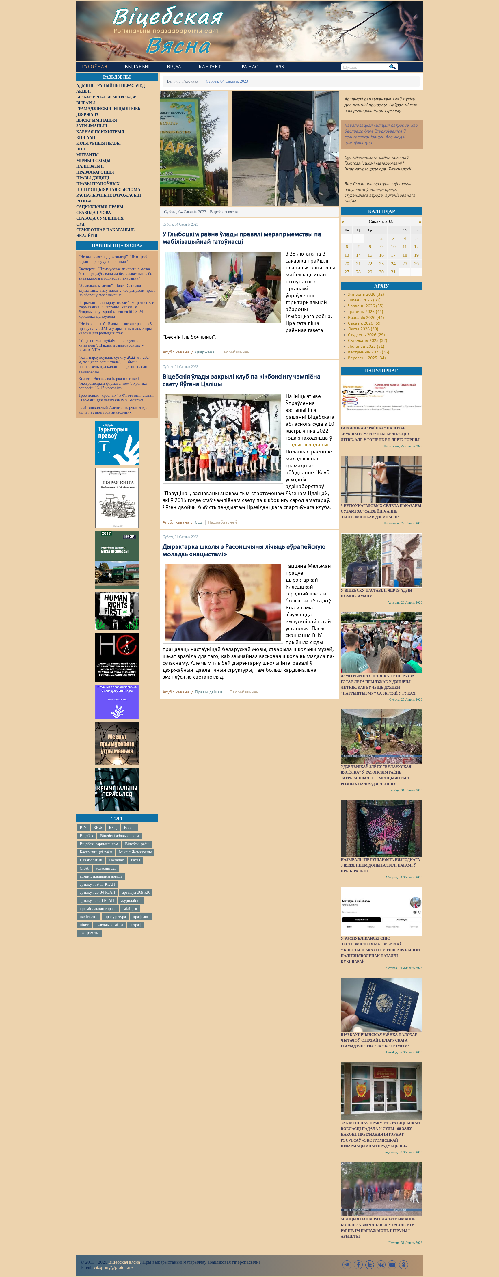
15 (370, 255)
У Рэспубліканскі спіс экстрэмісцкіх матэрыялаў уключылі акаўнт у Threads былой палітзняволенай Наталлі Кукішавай (380, 950)
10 (393, 246)
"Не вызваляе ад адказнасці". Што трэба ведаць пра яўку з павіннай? (113, 259)
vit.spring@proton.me (113, 1267)
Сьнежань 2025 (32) (367, 340)
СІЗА (84, 868)
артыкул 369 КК (136, 892)
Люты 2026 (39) (363, 329)
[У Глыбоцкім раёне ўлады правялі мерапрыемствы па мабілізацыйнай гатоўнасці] (223, 287)
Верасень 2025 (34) (367, 358)
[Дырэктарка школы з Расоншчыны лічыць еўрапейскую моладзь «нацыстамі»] (223, 602)
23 (381, 263)
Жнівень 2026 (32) (366, 294)
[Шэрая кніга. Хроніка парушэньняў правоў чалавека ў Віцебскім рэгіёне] (117, 498)
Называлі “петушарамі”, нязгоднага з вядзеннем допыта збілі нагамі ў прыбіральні (380, 865)
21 (358, 263)
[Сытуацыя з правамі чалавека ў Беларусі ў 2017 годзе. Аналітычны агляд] (117, 701)
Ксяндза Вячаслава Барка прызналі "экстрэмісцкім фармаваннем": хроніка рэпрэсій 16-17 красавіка (113, 383)
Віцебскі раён (137, 844)
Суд (198, 522)
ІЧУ (83, 828)
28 (358, 271)
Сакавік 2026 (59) (365, 323)
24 (393, 263)
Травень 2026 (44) (365, 312)
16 (381, 255)
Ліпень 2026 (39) (364, 300)
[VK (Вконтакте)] (381, 1265)
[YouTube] (392, 1265)
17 (393, 255)
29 (370, 271)
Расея (135, 860)
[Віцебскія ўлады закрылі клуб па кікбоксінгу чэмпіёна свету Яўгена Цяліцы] (223, 437)
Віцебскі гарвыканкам (99, 844)
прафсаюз (141, 917)
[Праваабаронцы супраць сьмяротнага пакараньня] (117, 657)
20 (347, 263)
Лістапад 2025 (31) (366, 346)
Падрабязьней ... (237, 352)
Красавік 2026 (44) (366, 317)
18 (405, 255)
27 (347, 271)
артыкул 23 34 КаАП (97, 892)
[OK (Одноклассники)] (403, 1265)
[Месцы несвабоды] (117, 560)
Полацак (116, 860)
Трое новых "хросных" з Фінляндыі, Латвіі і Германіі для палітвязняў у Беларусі (116, 397)
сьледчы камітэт (109, 925)
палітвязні (89, 917)
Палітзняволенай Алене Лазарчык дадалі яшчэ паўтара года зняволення (114, 409)
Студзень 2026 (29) (366, 335)
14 (358, 255)
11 (405, 246)
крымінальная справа (98, 908)
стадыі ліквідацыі (307, 445)
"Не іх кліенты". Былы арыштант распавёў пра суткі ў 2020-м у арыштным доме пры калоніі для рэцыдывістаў (115, 328)
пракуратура (115, 917)
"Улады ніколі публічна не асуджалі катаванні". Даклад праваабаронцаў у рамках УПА (111, 345)
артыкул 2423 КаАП (97, 900)
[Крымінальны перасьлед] (117, 790)
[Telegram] (347, 1265)
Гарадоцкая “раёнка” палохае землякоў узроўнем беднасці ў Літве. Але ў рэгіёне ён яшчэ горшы (380, 434)
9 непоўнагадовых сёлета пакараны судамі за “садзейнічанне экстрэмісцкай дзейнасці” (381, 511)
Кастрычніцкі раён (96, 852)
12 (416, 246)
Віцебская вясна (124, 1262)
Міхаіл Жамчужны (135, 852)
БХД (113, 828)
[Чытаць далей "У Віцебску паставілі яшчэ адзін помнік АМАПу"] (381, 560)
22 (370, 263)
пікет (84, 925)
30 (381, 271)
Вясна (177, 44)
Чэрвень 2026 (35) (365, 306)
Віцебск (86, 836)
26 (416, 263)
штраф (135, 925)
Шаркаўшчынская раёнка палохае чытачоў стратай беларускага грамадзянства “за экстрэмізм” (379, 1040)
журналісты (131, 900)
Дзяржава (205, 352)
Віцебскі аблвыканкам (119, 836)
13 (347, 255)
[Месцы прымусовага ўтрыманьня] (117, 743)
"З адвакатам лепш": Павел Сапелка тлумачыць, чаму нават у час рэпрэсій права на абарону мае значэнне (117, 290)
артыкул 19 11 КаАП (97, 884)
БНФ (98, 828)
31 (393, 271)
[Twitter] (370, 1265)
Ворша (129, 828)
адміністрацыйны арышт (101, 876)
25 (405, 263)
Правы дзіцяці (209, 692)
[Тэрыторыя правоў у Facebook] (117, 443)
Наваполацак (91, 860)
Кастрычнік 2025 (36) (368, 352)
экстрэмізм (89, 933)
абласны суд (106, 868)
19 (416, 255)
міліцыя (130, 908)
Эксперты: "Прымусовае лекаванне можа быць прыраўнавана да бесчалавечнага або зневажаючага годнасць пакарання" (115, 273)
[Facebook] (358, 1265)
